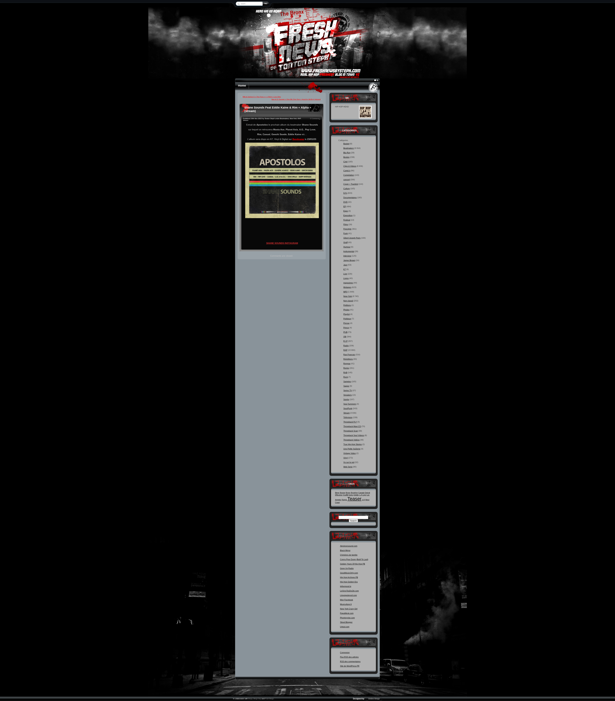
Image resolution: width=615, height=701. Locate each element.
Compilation (348, 175)
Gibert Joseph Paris (352, 238)
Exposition (348, 215)
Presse (346, 323)
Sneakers (347, 395)
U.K (363, 500)
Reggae (346, 364)
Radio (346, 346)
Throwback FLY (350, 422)
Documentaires (350, 197)
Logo (364, 495)
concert (346, 180)
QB (344, 337)
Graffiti (345, 495)
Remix (346, 368)
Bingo (250, 699)
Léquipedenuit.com (348, 595)
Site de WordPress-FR (349, 666)
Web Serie (348, 467)
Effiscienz (339, 495)
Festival (346, 220)
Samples (347, 381)
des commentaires (350, 661)
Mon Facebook (346, 600)
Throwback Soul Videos (353, 435)
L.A (360, 495)
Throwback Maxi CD (352, 426)
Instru (351, 495)
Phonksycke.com (347, 618)
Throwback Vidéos (351, 440)
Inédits (356, 495)
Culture (346, 189)
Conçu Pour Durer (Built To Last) (354, 559)
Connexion (345, 652)
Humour (346, 247)
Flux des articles (349, 657)
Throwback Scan (350, 431)
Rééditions (348, 359)
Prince (346, 328)
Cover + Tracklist (350, 184)
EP (344, 206)
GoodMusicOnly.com (349, 573)
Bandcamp (298, 139)
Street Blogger (346, 622)
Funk (345, 233)
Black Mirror (345, 550)
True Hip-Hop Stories (352, 444)
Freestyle (347, 229)
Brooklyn (354, 493)
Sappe (346, 386)
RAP (299, 118)
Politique (347, 319)
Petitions (347, 305)
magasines (348, 283)
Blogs (337, 493)
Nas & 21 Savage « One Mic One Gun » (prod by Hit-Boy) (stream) (296, 99)
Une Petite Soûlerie (351, 449)
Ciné (345, 162)
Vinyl (345, 458)
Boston (346, 157)
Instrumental (348, 251)
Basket (346, 144)
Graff (345, 242)
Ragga (344, 500)
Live (345, 274)
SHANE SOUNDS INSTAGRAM (282, 243)
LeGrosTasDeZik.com (349, 591)
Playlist (346, 314)
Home (242, 85)
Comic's (346, 171)
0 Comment (314, 118)
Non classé (348, 301)
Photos (346, 310)
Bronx (348, 493)
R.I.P (345, 341)
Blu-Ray (346, 153)
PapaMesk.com (346, 613)
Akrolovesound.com (348, 546)
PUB (345, 332)
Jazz (345, 265)
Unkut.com (344, 627)
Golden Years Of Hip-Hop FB (352, 564)
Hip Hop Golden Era (349, 582)
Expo (345, 211)
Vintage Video (349, 453)
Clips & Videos (349, 166)
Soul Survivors (349, 404)
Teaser (354, 498)
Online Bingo (374, 699)
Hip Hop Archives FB (349, 577)
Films (345, 224)
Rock (345, 377)
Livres (346, 278)
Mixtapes (347, 287)
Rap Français (349, 355)
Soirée (346, 399)
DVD (345, 202)
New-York (293, 118)
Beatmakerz (284, 118)
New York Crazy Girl (348, 609)
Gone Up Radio (347, 568)
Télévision (347, 417)
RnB (345, 372)
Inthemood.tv (345, 586)
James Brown (349, 260)
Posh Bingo (269, 699)
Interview (347, 256)
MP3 (345, 292)
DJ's (345, 193)
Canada (361, 493)
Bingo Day (257, 699)
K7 (344, 269)
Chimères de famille (348, 555)
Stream (245, 120)
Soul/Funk (347, 408)
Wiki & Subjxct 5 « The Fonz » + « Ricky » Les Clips (262, 97)
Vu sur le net (348, 462)
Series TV (347, 390)
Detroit (367, 493)
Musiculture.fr (346, 604)
